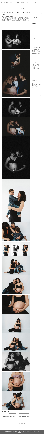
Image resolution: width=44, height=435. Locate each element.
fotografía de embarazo (26, 413)
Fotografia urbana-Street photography (35, 74)
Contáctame (22, 2)
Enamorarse (12, 2)
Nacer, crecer (6, 2)
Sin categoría (34, 85)
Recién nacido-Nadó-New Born (36, 84)
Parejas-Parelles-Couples (35, 79)
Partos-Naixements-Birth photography (35, 81)
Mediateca (35, 2)
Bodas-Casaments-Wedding (36, 65)
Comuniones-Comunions (35, 68)
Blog (27, 2)
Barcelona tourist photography (36, 64)
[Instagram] (23, 423)
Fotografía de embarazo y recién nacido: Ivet (24, 416)
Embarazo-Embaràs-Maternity (12, 413)
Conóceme (17, 2)
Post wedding (34, 83)
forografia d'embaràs (21, 413)
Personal (33, 82)
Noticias (31, 2)
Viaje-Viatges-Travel (35, 86)
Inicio (1, 2)
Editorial (33, 69)
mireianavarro (11, 16)
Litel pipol (33, 78)
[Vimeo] (21, 423)
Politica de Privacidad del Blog (36, 95)
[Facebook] (19, 423)
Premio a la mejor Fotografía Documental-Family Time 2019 (36, 54)
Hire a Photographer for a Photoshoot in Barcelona (36, 50)
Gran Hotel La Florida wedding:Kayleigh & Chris (35, 55)
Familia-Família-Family (35, 71)
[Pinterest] (24, 423)
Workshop (33, 87)
